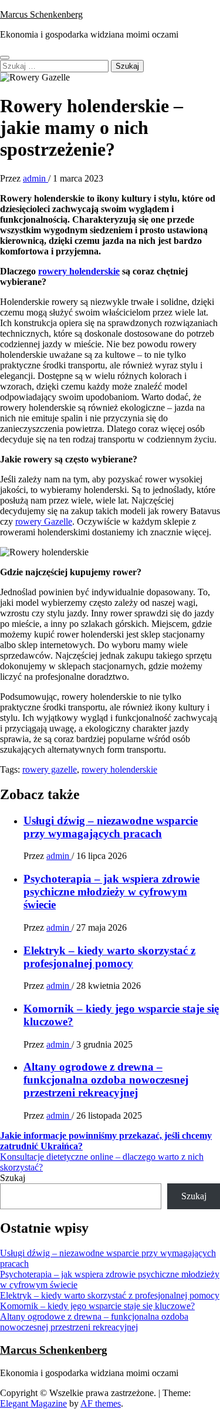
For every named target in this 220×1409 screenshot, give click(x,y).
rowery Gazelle (43, 521)
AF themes (100, 1403)
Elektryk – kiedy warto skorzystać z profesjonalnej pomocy (109, 956)
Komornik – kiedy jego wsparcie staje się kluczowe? (97, 1306)
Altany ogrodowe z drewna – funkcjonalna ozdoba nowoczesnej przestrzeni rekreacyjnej (105, 1080)
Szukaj (12, 1178)
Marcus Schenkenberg (41, 14)
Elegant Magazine (33, 1403)
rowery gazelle (49, 769)
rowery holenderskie (79, 271)
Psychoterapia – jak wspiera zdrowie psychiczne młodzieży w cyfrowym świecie (111, 892)
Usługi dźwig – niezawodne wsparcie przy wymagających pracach (110, 827)
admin (35, 178)
